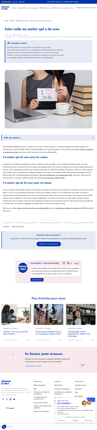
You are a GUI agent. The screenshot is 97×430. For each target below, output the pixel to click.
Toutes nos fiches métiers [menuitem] (41, 411)
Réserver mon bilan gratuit (48, 244)
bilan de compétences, (48, 175)
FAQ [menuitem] (76, 392)
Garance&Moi (19, 34)
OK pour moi (88, 420)
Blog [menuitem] (35, 389)
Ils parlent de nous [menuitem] (80, 385)
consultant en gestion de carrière (67, 208)
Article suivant (84, 14)
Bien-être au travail (22, 20)
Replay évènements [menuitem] (40, 385)
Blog (12, 20)
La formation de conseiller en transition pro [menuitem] (63, 393)
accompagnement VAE (64, 175)
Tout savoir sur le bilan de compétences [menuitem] (41, 393)
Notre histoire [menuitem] (58, 385)
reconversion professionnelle (54, 178)
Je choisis (75, 420)
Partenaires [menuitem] (78, 389)
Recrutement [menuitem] (79, 396)
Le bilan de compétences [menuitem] (62, 389)
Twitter (76, 263)
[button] (55, 8)
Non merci (62, 420)
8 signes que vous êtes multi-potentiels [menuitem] (43, 407)
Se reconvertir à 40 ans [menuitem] (41, 402)
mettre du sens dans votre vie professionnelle (33, 208)
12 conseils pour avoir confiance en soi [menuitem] (40, 398)
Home (6, 20)
